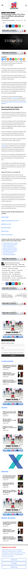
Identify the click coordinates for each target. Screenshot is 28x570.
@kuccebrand (4, 231)
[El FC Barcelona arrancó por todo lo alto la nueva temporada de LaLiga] (20, 477)
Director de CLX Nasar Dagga (13, 268)
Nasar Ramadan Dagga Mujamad (16, 276)
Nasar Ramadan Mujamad (6, 277)
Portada (8, 12)
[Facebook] (7, 26)
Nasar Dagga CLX (17, 272)
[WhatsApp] (19, 26)
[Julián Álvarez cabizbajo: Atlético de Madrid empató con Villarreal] (20, 492)
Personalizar (14, 563)
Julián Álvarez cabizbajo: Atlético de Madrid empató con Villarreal (10, 491)
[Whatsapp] (16, 59)
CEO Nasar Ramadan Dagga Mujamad (19, 266)
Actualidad (4, 12)
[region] (14, 557)
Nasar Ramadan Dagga (6, 276)
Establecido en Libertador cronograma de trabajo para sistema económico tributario (7, 296)
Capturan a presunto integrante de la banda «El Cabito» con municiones (10, 381)
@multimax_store (6, 224)
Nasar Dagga (11, 272)
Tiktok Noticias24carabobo (9, 254)
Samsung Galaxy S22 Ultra (21, 277)
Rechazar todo (14, 567)
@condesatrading (6, 227)
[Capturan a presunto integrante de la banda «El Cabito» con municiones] (20, 382)
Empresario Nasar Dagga (6, 270)
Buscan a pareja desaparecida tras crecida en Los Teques (9, 420)
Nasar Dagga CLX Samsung (6, 274)
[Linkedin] (10, 59)
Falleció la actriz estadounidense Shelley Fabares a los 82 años (9, 374)
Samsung (3, 145)
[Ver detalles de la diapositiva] (16, 469)
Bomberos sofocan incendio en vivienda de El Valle (10, 427)
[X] (10, 26)
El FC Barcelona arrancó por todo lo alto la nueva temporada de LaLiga (9, 477)
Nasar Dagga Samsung (16, 274)
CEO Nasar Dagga (21, 264)
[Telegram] (13, 26)
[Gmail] (18, 59)
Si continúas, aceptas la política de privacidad (13, 352)
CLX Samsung (14, 98)
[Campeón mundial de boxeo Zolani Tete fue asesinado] (20, 485)
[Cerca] (26, 546)
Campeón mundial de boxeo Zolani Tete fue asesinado (8, 484)
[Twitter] (5, 59)
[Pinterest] (16, 26)
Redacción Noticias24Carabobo (9, 20)
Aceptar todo (14, 559)
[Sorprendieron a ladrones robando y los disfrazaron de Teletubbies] (20, 367)
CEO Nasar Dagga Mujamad (6, 266)
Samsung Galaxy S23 (5, 279)
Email (2, 348)
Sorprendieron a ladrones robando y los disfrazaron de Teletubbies (10, 366)
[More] (22, 26)
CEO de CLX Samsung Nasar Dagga (11, 264)
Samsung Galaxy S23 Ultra (15, 279)
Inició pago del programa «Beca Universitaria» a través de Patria (21, 296)
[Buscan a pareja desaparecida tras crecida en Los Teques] (20, 421)
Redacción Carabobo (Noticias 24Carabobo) (12, 262)
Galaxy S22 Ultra (19, 270)
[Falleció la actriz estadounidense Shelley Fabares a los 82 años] (20, 374)
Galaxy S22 (13, 270)
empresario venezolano (12, 101)
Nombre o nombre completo (7, 343)
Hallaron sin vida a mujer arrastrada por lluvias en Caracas (9, 413)
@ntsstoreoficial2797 (7, 234)
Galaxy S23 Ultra (5, 272)
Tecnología (13, 12)
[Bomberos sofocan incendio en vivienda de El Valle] (20, 428)
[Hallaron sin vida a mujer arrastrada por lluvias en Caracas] (20, 413)
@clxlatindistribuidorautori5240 (10, 220)
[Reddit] (8, 59)
